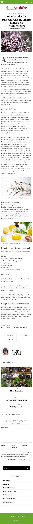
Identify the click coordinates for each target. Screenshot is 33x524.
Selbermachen (7, 495)
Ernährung (6, 480)
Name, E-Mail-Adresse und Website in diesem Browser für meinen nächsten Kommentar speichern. (16, 454)
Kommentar (5, 427)
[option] (16, 379)
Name (3, 445)
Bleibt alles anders (16, 391)
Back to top (15, 520)
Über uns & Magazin (9, 498)
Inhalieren (7, 327)
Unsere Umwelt (7, 502)
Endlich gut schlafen (16, 405)
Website (24, 445)
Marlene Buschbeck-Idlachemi (17, 28)
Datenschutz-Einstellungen (16, 516)
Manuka (13, 327)
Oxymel (25, 327)
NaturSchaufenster (9, 488)
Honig (2, 327)
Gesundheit (12, 14)
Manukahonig (19, 327)
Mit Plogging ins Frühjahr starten (16, 399)
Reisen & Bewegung (9, 491)
